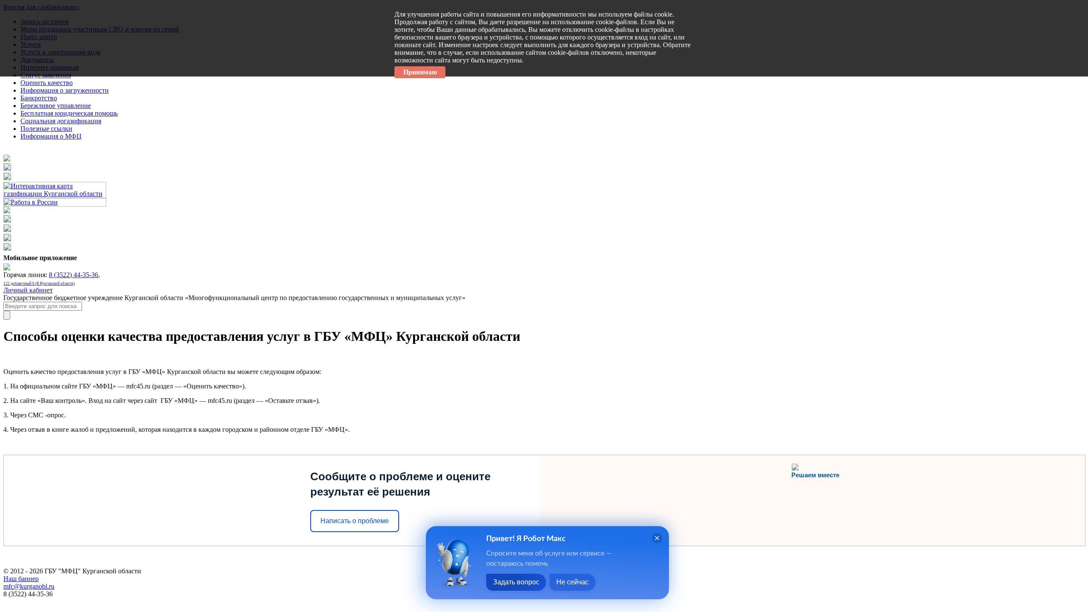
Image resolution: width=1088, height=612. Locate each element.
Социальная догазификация (60, 121)
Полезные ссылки (46, 128)
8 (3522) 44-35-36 (73, 274)
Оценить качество (46, 82)
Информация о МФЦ (51, 136)
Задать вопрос (516, 582)
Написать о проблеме (354, 520)
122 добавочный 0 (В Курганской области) (39, 283)
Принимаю (420, 72)
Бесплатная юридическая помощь (69, 113)
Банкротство (38, 98)
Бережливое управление (55, 105)
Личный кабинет (28, 290)
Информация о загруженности (64, 90)
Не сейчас (572, 582)
